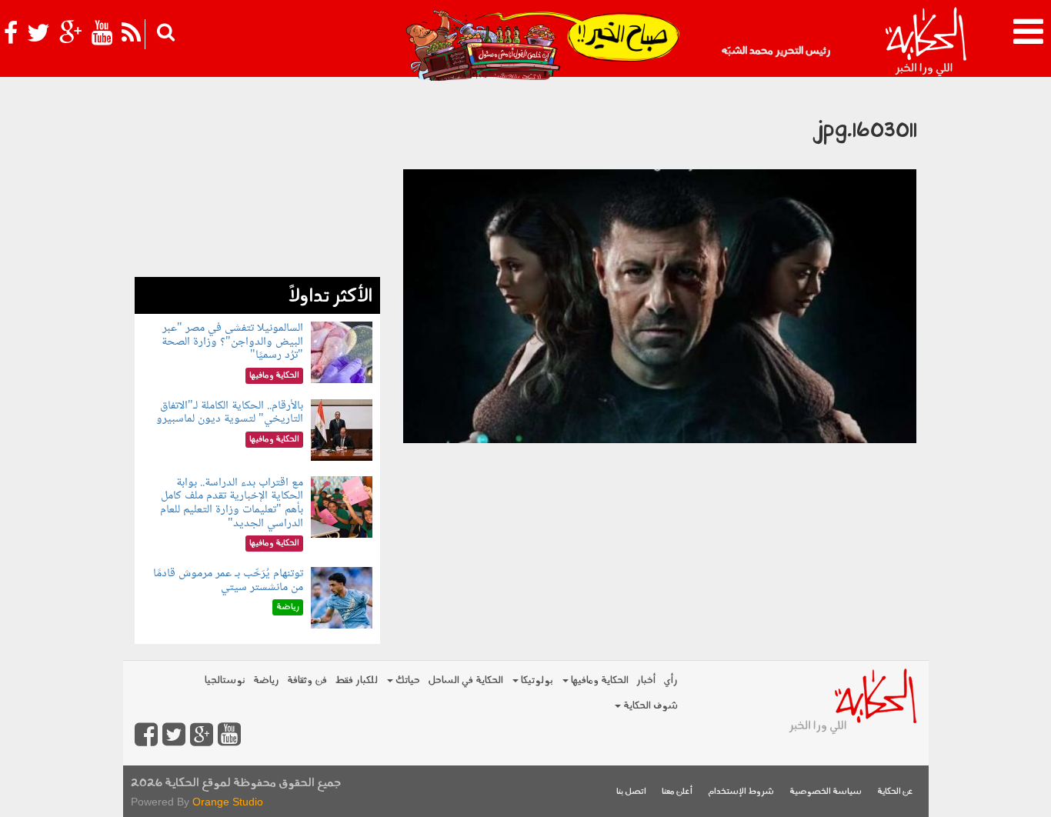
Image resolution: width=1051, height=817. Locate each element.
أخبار (646, 680)
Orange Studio (227, 801)
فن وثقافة (307, 680)
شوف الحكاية (649, 706)
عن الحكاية (895, 792)
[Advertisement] (257, 181)
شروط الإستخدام (741, 792)
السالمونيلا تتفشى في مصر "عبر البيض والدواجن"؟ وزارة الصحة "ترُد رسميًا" (232, 341)
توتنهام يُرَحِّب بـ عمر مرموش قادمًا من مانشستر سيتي (228, 580)
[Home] (925, 42)
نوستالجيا (225, 680)
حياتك (406, 680)
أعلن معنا (677, 792)
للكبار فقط (356, 680)
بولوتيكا (536, 680)
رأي (670, 680)
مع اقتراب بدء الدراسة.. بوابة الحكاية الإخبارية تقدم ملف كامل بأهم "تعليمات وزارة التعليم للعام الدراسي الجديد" (231, 503)
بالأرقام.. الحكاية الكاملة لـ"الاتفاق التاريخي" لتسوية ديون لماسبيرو (229, 412)
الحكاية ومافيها (599, 680)
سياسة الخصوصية (825, 792)
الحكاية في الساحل (465, 680)
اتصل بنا (631, 792)
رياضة (266, 680)
